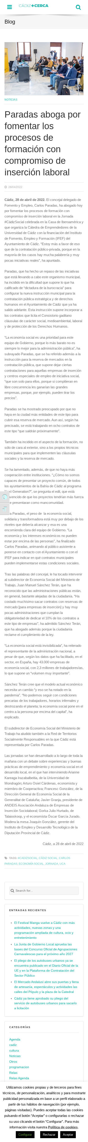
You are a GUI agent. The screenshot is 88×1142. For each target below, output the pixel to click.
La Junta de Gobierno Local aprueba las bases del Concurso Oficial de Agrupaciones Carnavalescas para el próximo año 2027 (45, 949)
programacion (19, 1067)
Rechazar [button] (49, 1134)
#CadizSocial (27, 858)
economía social (31, 863)
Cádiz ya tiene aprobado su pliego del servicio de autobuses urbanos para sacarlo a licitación (45, 1003)
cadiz (13, 1045)
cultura (14, 1050)
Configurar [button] (25, 1134)
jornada (51, 863)
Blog (10, 22)
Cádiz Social (48, 858)
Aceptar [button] (68, 1134)
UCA (62, 863)
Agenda (14, 1039)
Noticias (11, 99)
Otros (13, 1061)
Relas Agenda (19, 1078)
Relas (13, 1072)
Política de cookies (63, 1127)
